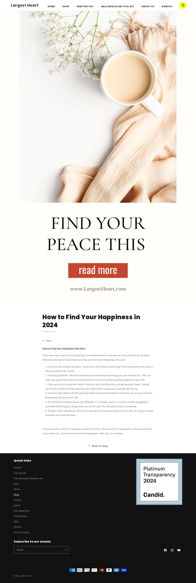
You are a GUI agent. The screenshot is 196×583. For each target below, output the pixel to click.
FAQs (16, 521)
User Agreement (22, 510)
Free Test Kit (85, 6)
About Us (147, 6)
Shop (16, 483)
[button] (182, 5)
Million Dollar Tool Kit (117, 6)
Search (17, 505)
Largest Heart (25, 576)
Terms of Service (22, 532)
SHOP (65, 6)
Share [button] (49, 340)
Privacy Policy (20, 516)
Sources (18, 526)
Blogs (16, 494)
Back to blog (100, 446)
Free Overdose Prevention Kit (28, 478)
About (17, 489)
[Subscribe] (65, 550)
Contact (18, 499)
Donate (167, 6)
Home (51, 6)
